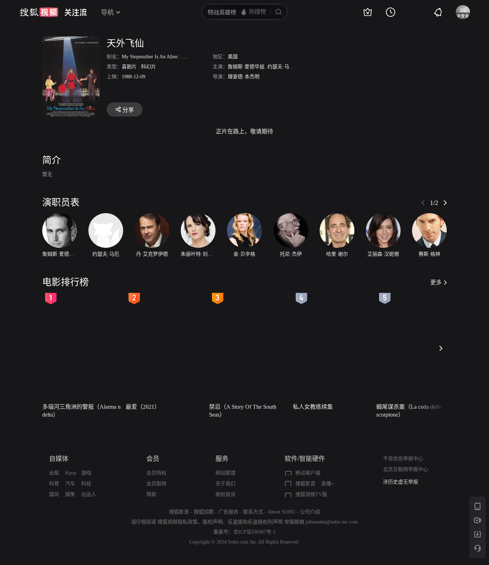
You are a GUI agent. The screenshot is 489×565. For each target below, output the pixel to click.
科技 (86, 483)
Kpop (70, 473)
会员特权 (156, 473)
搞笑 (70, 494)
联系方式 (253, 512)
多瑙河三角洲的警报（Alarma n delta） (81, 411)
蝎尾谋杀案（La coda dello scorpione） (408, 411)
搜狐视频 (39, 12)
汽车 (70, 483)
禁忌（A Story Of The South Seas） (242, 411)
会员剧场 (156, 483)
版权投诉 (226, 494)
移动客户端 (307, 473)
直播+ (327, 483)
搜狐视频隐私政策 (178, 522)
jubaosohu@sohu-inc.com (332, 522)
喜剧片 (129, 66)
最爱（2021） (143, 407)
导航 (107, 12)
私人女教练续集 (313, 407)
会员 (152, 458)
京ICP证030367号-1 (254, 532)
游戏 (86, 473)
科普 (54, 483)
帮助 (151, 494)
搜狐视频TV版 (311, 494)
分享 (128, 110)
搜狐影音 (305, 483)
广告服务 (228, 512)
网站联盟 (226, 473)
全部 (54, 473)
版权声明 (213, 522)
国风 (54, 494)
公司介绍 (310, 512)
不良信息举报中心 (403, 458)
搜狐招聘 (204, 512)
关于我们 (226, 483)
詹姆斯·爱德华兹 (246, 66)
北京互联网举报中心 (405, 469)
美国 (233, 56)
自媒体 (58, 458)
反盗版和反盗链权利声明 (255, 522)
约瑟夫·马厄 (280, 66)
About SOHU (281, 512)
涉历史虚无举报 (400, 482)
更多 (436, 282)
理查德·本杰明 (244, 76)
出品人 (88, 494)
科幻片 (148, 66)
